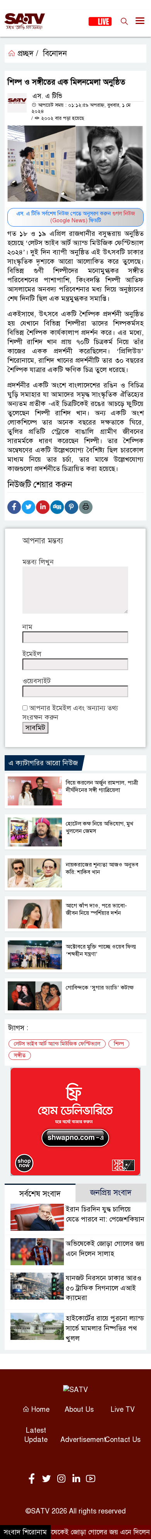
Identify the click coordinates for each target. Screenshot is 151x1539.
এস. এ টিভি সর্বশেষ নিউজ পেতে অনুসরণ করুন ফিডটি (75, 217)
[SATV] (75, 1389)
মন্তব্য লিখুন (38, 562)
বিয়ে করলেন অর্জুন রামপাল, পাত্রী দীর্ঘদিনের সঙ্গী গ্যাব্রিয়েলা (102, 786)
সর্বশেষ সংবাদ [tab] (40, 1194)
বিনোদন (55, 53)
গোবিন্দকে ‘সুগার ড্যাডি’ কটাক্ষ (100, 987)
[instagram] (62, 1479)
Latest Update (36, 1435)
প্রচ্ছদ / (26, 53)
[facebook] (33, 1479)
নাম (27, 627)
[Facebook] (14, 507)
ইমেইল (31, 654)
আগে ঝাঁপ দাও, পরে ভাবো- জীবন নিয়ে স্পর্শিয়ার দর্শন (96, 909)
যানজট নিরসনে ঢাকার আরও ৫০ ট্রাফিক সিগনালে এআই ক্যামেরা (103, 1288)
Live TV (123, 1409)
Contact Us (123, 1439)
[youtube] (90, 1479)
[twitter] (48, 1479)
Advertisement (83, 1439)
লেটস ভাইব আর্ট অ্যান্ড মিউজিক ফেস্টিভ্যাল (57, 1044)
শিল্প (119, 1044)
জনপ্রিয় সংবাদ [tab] (111, 1193)
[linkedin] (77, 1479)
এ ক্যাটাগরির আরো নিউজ (43, 763)
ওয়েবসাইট (36, 681)
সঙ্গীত (20, 1055)
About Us (79, 1409)
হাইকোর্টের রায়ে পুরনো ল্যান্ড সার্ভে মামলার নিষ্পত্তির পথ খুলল (105, 1328)
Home (39, 1409)
